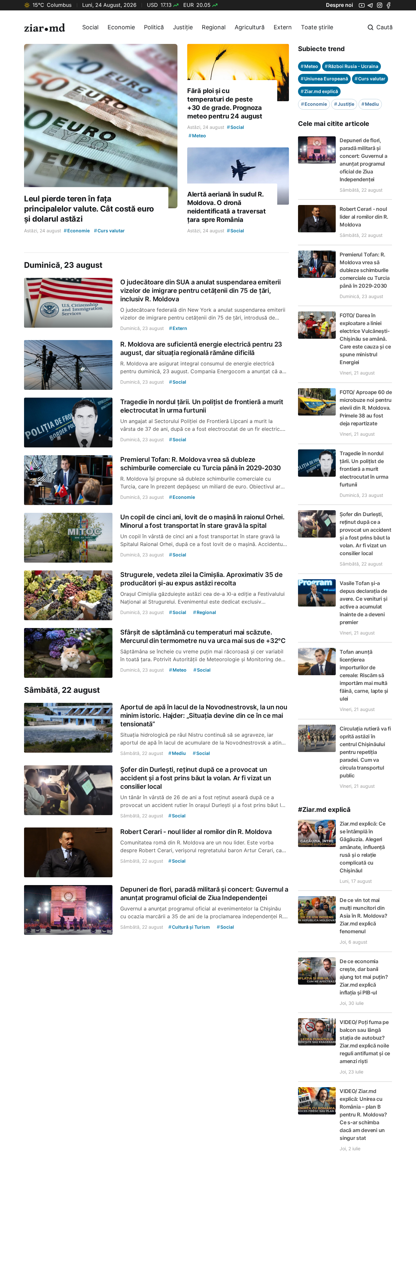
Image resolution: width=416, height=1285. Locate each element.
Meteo (309, 66)
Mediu (370, 104)
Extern (283, 27)
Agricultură (250, 27)
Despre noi (339, 5)
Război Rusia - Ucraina (351, 66)
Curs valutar (370, 78)
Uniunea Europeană (324, 78)
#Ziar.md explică (324, 809)
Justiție (183, 27)
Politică (154, 27)
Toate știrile (317, 27)
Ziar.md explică (319, 91)
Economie (121, 27)
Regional (214, 27)
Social (90, 27)
